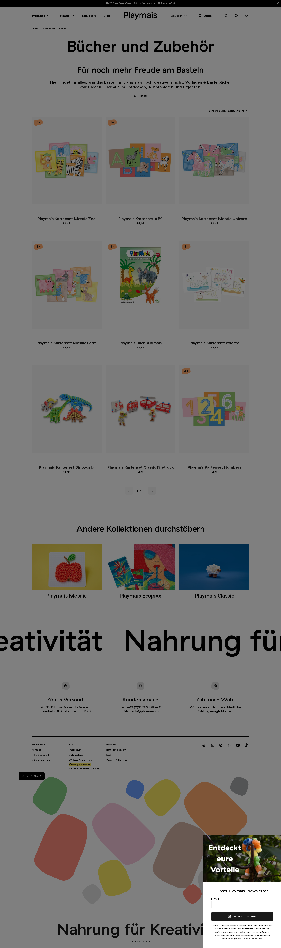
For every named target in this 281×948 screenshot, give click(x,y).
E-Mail (215, 898)
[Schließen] (274, 841)
